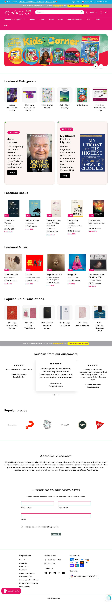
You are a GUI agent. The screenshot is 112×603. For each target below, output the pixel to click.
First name (26, 507)
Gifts (6, 25)
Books (51, 19)
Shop (12, 172)
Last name (63, 507)
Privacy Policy (25, 576)
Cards (97, 19)
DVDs (88, 19)
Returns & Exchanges (28, 583)
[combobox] (59, 12)
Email (23, 519)
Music (60, 19)
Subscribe (56, 534)
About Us (23, 563)
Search (22, 560)
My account (24, 586)
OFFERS (32, 19)
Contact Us (24, 566)
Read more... (92, 470)
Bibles (42, 19)
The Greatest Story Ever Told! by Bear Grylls (37, 2)
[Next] (101, 66)
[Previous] (95, 66)
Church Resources (74, 19)
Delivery (23, 570)
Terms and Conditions (29, 580)
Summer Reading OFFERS (14, 19)
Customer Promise (27, 573)
